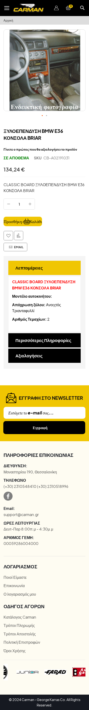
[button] (56, 8)
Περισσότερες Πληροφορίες (43, 340)
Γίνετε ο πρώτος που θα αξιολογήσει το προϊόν (40, 149)
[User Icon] (56, 8)
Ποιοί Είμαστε (15, 577)
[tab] (44, 268)
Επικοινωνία (14, 585)
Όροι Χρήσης (15, 650)
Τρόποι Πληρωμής (19, 625)
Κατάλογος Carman (20, 617)
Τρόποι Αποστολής (20, 633)
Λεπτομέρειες (29, 267)
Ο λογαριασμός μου (20, 594)
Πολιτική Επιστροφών (22, 642)
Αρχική (8, 20)
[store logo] (28, 8)
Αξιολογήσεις (28, 355)
